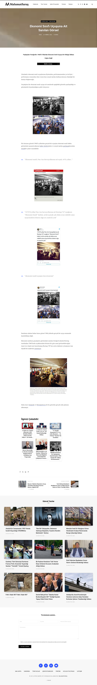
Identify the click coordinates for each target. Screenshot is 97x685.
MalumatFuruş (63, 676)
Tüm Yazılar (36, 671)
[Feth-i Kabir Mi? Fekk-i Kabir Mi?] (18, 582)
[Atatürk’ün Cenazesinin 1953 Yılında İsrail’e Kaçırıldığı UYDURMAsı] (18, 516)
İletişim (79, 671)
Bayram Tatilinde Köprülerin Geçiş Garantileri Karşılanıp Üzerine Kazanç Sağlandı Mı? (37, 485)
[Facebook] (20, 472)
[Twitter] (23, 472)
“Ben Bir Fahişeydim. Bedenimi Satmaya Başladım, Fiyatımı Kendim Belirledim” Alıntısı (48, 531)
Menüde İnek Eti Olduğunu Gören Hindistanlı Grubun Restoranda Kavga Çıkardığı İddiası (77, 531)
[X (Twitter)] (46, 665)
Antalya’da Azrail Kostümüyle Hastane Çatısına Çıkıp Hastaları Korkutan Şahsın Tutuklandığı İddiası (78, 597)
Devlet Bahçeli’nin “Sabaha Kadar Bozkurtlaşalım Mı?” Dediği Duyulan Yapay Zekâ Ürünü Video (48, 597)
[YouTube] (56, 665)
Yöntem (58, 671)
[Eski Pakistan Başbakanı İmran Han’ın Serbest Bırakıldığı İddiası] (79, 548)
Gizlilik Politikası (68, 671)
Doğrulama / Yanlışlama (48, 21)
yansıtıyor (37, 348)
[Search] (91, 4)
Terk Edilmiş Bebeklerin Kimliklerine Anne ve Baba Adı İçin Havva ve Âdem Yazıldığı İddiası (60, 485)
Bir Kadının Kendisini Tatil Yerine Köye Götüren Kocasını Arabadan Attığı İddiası (47, 564)
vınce (40, 34)
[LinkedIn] (25, 472)
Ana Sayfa (18, 671)
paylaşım (66, 146)
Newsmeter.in (41, 405)
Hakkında (27, 671)
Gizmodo (31, 405)
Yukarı (49, 680)
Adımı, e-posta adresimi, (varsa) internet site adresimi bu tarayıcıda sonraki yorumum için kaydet (43, 642)
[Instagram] (51, 665)
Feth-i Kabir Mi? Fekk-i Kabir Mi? (16, 595)
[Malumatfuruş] (16, 4)
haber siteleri (44, 146)
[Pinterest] (28, 472)
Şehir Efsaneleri (48, 671)
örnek (23, 149)
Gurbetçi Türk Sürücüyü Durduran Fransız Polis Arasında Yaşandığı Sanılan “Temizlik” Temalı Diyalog (17, 564)
